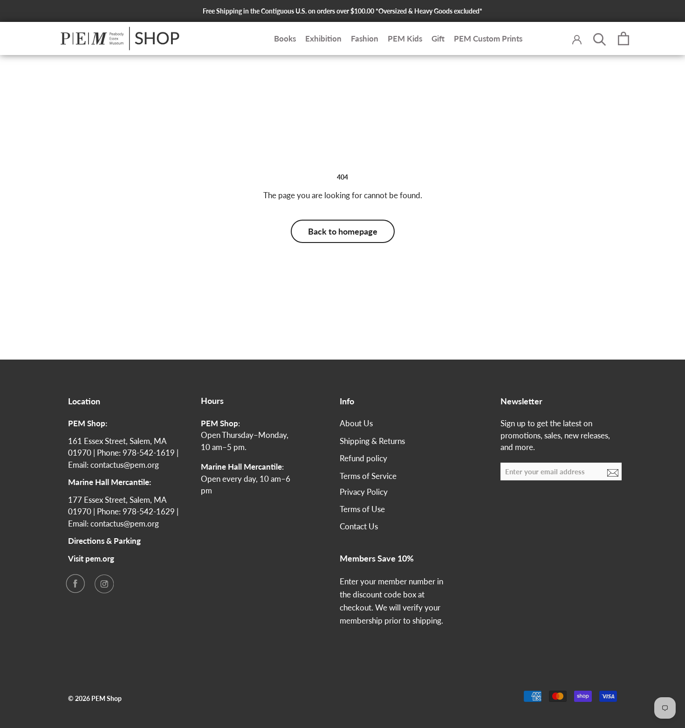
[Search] (599, 38)
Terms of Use (362, 509)
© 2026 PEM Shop (95, 698)
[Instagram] (104, 583)
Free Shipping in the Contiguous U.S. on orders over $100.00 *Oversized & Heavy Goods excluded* (342, 11)
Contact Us (359, 526)
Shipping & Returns (372, 441)
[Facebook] (75, 583)
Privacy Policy (364, 492)
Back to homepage (342, 231)
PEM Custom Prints (488, 38)
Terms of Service (368, 476)
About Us (356, 423)
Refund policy (363, 458)
